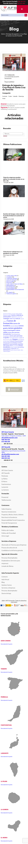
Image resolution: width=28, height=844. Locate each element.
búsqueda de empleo (7, 315)
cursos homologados (9, 330)
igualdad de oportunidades (10, 344)
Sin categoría (9, 292)
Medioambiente (10, 285)
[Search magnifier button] (26, 15)
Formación (12, 341)
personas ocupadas (13, 347)
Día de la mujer (10, 281)
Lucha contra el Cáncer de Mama (14, 284)
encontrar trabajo (6, 341)
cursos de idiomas (14, 325)
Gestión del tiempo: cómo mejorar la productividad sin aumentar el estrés (14, 215)
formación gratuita (19, 341)
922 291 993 (21, 3)
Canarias (13, 315)
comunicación (19, 316)
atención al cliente (7, 313)
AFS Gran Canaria (8, 432)
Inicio (3, 34)
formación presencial (7, 342)
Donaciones (8, 78)
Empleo (15, 339)
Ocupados (10, 644)
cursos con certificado (14, 318)
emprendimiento (21, 339)
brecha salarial (19, 313)
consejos (6, 318)
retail (17, 348)
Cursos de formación (11, 279)
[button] (22, 9)
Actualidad (9, 277)
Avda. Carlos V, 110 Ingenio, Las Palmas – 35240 (14, 436)
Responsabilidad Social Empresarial (15, 289)
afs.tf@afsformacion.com (10, 454)
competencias (14, 316)
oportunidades (15, 345)
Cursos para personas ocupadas (15, 337)
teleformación (6, 350)
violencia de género (6, 351)
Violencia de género (11, 293)
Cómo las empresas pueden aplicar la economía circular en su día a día (13, 179)
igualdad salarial (9, 345)
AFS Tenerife (6, 447)
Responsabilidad (9, 82)
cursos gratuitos (15, 328)
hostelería (20, 342)
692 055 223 (6, 458)
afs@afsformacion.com (10, 438)
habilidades (14, 342)
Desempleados (4, 644)
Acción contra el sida (11, 275)
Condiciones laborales (11, 278)
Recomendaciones (10, 286)
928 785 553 (21, 1)
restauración (13, 348)
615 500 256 (6, 441)
